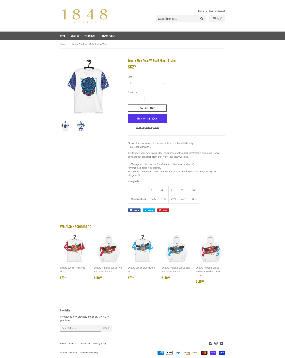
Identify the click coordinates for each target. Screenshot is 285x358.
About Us (75, 35)
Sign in (201, 11)
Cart (219, 18)
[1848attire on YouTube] (221, 343)
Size (130, 77)
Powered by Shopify (89, 352)
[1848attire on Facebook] (210, 343)
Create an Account (217, 11)
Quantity (132, 92)
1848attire (72, 352)
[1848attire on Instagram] (216, 343)
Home (62, 35)
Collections (89, 35)
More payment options (147, 127)
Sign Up (106, 328)
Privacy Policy (108, 35)
